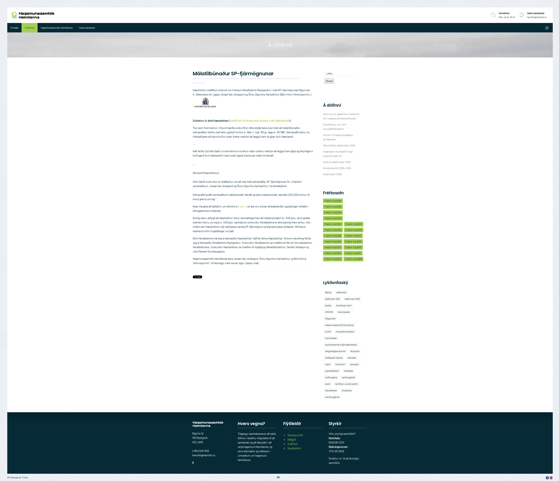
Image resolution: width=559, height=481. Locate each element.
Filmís (25, 477)
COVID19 (329, 312)
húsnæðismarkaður (345, 331)
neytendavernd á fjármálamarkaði (341, 344)
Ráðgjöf (292, 439)
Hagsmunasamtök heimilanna (56, 27)
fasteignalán (344, 312)
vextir (327, 384)
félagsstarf (330, 318)
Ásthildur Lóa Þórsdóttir (346, 384)
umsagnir (354, 364)
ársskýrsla (347, 390)
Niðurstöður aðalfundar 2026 (339, 145)
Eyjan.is (242, 206)
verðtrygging (331, 377)
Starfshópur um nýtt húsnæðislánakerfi (334, 126)
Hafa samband (87, 27)
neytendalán (331, 338)
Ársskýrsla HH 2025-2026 (337, 168)
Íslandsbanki (331, 390)
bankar (328, 305)
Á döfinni (29, 27)
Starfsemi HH (295, 435)
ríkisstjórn (355, 351)
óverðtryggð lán (332, 397)
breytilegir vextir (344, 305)
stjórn (328, 364)
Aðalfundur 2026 (332, 174)
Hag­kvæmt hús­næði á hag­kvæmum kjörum (338, 153)
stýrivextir (340, 364)
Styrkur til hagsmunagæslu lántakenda (338, 137)
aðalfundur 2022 (352, 299)
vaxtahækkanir (332, 371)
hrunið (328, 331)
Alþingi (328, 292)
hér (340, 458)
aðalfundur (341, 292)
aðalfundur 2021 (332, 299)
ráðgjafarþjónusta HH (335, 351)
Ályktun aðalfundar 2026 (336, 162)
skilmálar (351, 357)
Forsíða (14, 27)
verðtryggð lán (348, 377)
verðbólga (348, 371)
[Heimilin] (33, 15)
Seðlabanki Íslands (334, 357)
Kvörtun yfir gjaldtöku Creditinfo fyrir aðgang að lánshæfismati (341, 116)
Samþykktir (294, 448)
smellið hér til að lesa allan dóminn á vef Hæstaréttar (259, 120)
